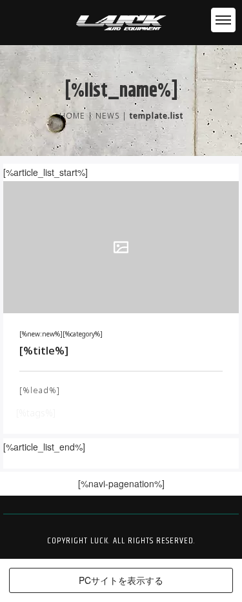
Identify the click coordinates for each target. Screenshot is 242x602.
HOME (72, 115)
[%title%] (43, 350)
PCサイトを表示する (121, 580)
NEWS (107, 115)
